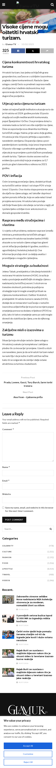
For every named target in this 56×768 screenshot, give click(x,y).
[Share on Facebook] (18, 50)
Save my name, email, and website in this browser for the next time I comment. (29, 509)
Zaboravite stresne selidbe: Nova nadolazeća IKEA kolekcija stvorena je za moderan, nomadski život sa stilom (34, 601)
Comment (8, 429)
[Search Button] (52, 4)
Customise (28, 754)
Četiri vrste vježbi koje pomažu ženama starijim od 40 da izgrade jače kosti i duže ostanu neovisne (34, 636)
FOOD (5, 563)
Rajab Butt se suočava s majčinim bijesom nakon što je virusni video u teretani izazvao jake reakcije (34, 674)
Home (4, 13)
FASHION (6, 557)
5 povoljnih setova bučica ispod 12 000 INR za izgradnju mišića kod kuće (34, 618)
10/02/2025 (28, 44)
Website (6, 494)
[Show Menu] (3, 4)
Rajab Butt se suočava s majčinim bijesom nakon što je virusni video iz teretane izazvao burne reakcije (34, 655)
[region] (28, 742)
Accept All (28, 745)
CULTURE (7, 551)
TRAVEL (12, 13)
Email (6, 480)
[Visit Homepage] (28, 5)
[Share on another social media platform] (47, 50)
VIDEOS (6, 580)
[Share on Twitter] (33, 50)
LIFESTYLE (7, 569)
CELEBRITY (7, 546)
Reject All (28, 762)
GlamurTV (10, 44)
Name (6, 467)
